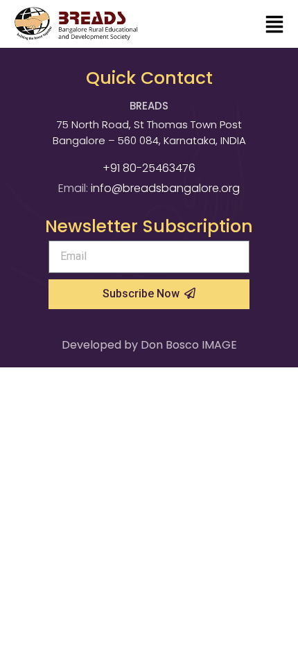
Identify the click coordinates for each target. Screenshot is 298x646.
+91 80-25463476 (149, 168)
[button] (274, 26)
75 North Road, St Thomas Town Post (149, 124)
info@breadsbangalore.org (165, 188)
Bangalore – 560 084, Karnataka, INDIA (149, 140)
